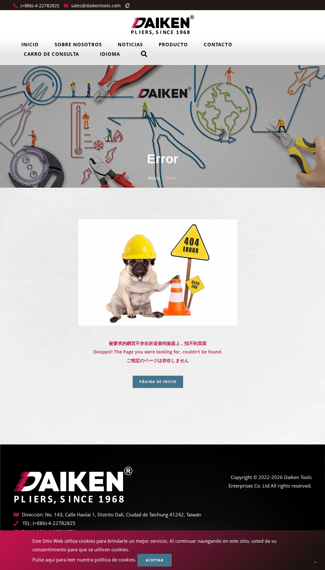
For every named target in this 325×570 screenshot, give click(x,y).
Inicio (30, 44)
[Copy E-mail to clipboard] (125, 6)
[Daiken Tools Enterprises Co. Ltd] (162, 24)
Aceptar (154, 560)
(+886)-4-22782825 (39, 6)
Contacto (218, 44)
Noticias (130, 44)
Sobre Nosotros (78, 44)
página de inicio (157, 381)
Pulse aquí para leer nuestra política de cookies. (84, 559)
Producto (173, 44)
